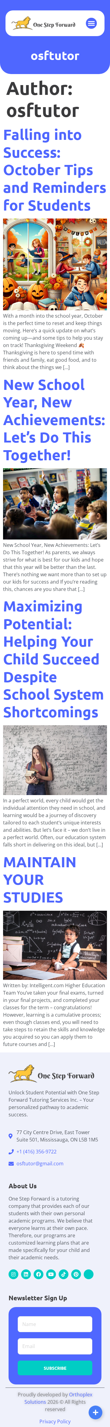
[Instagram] (13, 1274)
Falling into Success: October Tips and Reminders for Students (54, 169)
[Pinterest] (76, 1274)
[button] (91, 23)
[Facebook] (38, 1274)
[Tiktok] (63, 1274)
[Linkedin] (26, 1274)
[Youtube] (51, 1274)
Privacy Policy (55, 1421)
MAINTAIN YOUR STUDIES (39, 879)
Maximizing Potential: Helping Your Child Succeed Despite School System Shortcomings (53, 658)
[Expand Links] (95, 1412)
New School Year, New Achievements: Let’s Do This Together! (54, 419)
